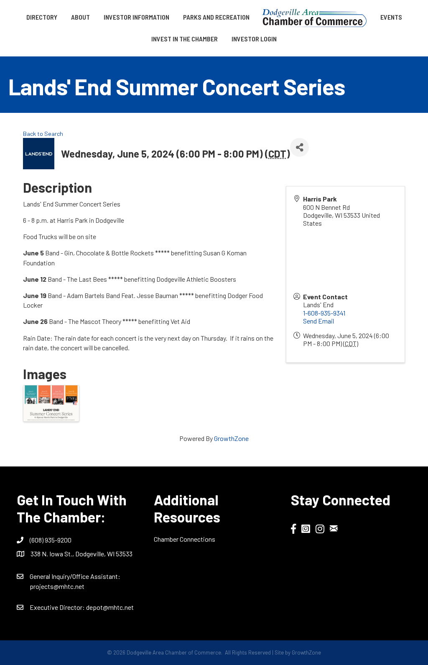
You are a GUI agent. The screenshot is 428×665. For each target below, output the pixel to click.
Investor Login (254, 39)
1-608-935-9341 (324, 313)
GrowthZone (231, 438)
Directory (41, 17)
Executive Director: (58, 607)
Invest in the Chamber (184, 39)
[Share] (299, 147)
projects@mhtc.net (57, 586)
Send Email (318, 321)
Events (391, 17)
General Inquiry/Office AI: (75, 576)
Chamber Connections (184, 539)
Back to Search (43, 133)
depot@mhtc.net (110, 607)
